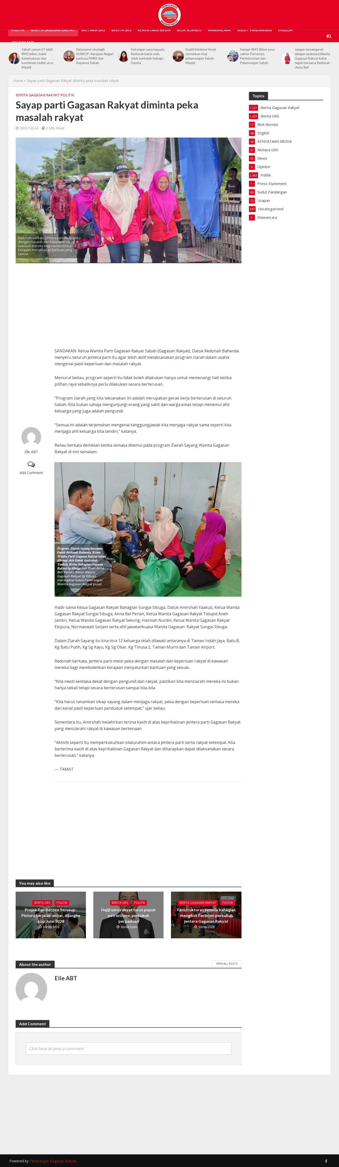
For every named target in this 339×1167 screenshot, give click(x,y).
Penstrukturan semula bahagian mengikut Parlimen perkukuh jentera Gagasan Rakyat (206, 915)
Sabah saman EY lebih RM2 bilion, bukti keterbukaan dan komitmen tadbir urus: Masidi (37, 58)
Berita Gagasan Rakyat (53, 30)
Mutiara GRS (93, 30)
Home (18, 80)
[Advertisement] (31, 345)
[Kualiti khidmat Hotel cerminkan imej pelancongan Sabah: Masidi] (177, 56)
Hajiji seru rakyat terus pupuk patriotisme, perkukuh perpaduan (128, 915)
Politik (18, 30)
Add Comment (31, 472)
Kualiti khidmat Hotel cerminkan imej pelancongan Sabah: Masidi (200, 56)
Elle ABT (31, 451)
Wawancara (219, 30)
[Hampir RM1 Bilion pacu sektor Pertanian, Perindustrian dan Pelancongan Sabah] (232, 56)
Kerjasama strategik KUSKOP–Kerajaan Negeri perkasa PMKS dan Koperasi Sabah (94, 56)
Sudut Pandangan (254, 30)
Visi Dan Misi (22, 42)
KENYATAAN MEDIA (154, 30)
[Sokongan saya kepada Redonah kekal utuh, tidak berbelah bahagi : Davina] (122, 56)
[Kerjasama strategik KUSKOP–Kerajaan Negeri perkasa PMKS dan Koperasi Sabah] (68, 56)
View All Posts (226, 963)
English (285, 30)
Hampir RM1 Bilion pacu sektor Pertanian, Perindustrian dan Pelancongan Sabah (256, 56)
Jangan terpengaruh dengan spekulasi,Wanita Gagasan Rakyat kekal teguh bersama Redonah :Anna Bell (312, 58)
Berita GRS (121, 30)
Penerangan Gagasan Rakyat (53, 1161)
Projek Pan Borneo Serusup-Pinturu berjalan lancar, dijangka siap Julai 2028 (50, 915)
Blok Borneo (189, 30)
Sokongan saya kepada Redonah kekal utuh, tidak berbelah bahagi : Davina (147, 56)
